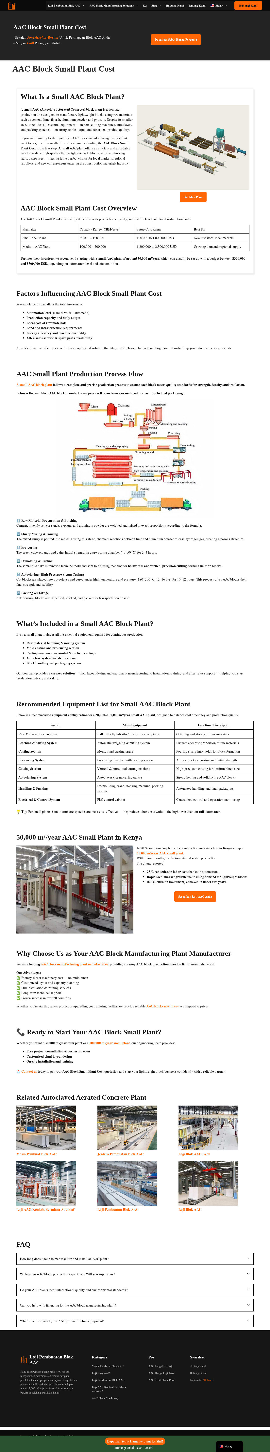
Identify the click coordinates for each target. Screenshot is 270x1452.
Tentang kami (198, 1366)
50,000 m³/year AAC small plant (160, 853)
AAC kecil (162, 1380)
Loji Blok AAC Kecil (194, 1153)
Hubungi (209, 1380)
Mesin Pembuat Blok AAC (36, 1153)
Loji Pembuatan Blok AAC (64, 5)
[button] (135, 1258)
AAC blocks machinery (162, 1006)
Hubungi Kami (175, 5)
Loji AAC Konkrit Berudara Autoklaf (45, 1209)
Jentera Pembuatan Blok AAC (120, 1153)
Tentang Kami (197, 5)
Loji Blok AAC (189, 1209)
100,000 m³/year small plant (109, 1042)
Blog (154, 5)
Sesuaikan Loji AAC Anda (195, 896)
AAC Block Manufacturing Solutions (112, 5)
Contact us (29, 1071)
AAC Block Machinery (105, 1398)
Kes (145, 5)
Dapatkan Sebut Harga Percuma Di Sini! (135, 1441)
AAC (160, 1366)
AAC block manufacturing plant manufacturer (74, 964)
